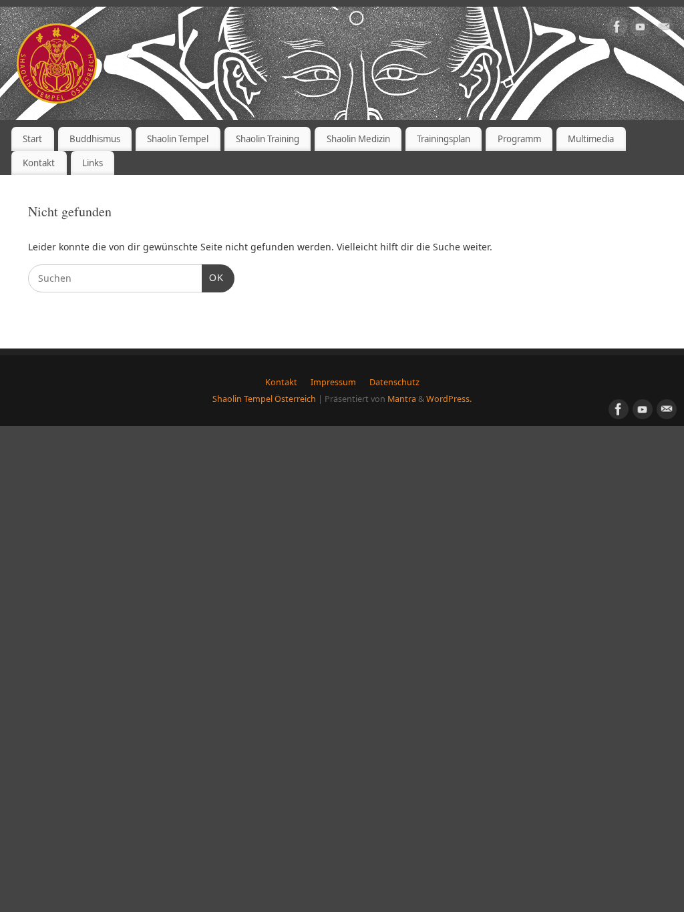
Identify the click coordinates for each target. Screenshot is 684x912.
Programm (519, 139)
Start (32, 139)
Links (92, 163)
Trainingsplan (443, 139)
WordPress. (449, 399)
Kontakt (39, 163)
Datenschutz (394, 382)
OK (213, 277)
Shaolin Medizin (358, 139)
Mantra (401, 399)
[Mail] (664, 27)
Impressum (333, 382)
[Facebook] (617, 27)
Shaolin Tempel (177, 139)
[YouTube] (641, 27)
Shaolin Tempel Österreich (264, 399)
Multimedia (591, 139)
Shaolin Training (267, 139)
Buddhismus (94, 139)
